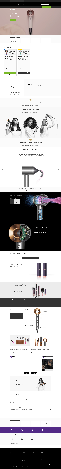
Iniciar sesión (31, 451)
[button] (59, 33)
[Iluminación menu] (33, 4)
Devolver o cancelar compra (23, 452)
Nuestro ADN (42, 451)
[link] (15, 94)
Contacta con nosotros (22, 453)
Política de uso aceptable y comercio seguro (24, 459)
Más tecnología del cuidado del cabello (37, 347)
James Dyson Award (42, 453)
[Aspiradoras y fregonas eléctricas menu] (17, 4)
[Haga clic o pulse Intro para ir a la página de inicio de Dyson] (11, 2)
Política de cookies (21, 464)
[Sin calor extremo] (39, 311)
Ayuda (34, 4)
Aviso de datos (29, 464)
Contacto (45, 2)
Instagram (41, 459)
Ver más (10, 74)
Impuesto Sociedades (32, 464)
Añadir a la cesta (10, 72)
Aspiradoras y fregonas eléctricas (13, 4)
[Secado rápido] (37, 322)
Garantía (40, 2)
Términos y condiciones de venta (16, 464)
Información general (32, 456)
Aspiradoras (11, 451)
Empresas (38, 2)
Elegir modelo (46, 6)
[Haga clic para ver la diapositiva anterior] (2, 169)
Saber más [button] (7, 70)
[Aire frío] (38, 318)
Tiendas (35, 2)
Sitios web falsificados (22, 454)
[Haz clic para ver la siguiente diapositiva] (58, 169)
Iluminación (32, 4)
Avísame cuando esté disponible (24, 72)
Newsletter (43, 2)
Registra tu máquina (32, 453)
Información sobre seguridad (23, 460)
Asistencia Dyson (22, 451)
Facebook (41, 461)
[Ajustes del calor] (38, 314)
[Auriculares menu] (30, 4)
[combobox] (17, 1)
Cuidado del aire (25, 4)
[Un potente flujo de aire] (34, 309)
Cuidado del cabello (20, 4)
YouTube (41, 460)
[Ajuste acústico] (37, 320)
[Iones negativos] (40, 327)
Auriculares (29, 4)
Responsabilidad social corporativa (44, 454)
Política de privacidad (12, 464)
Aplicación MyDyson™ (32, 452)
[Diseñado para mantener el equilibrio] (35, 325)
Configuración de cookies (25, 464)
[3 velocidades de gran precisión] (36, 314)
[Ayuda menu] (35, 4)
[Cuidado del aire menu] (27, 4)
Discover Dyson (42, 452)
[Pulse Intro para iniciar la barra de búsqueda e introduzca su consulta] (45, 4)
